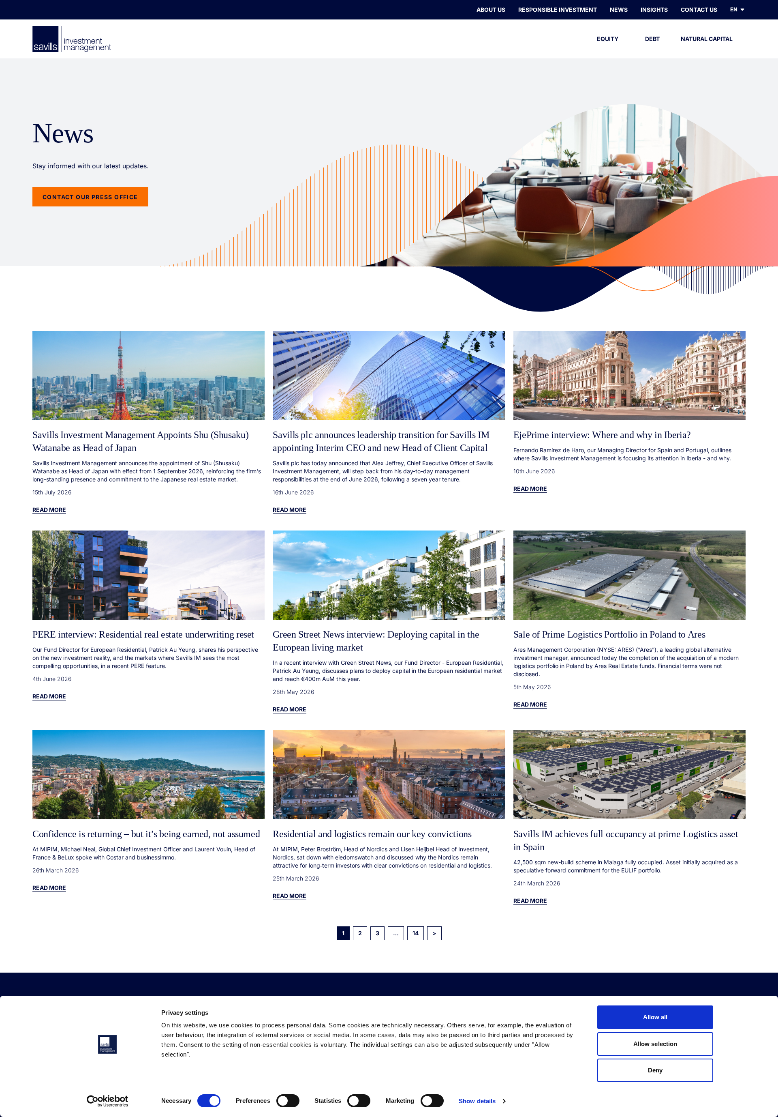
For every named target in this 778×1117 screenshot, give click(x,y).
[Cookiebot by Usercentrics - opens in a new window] (107, 1101)
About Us (491, 9)
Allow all (655, 1017)
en (733, 9)
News (619, 9)
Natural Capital (707, 38)
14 (416, 933)
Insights (654, 9)
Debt (652, 38)
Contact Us (699, 9)
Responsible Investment (557, 9)
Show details (477, 1101)
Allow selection (655, 1043)
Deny (655, 1070)
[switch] (287, 1100)
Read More (49, 509)
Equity (607, 38)
